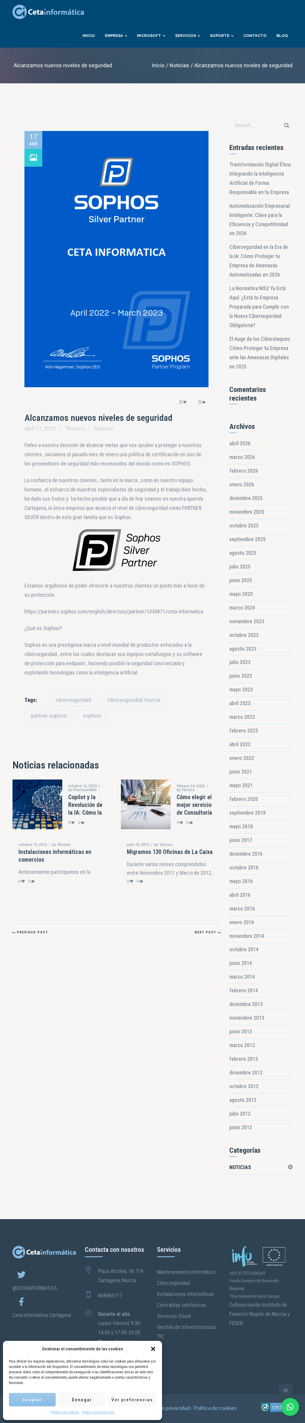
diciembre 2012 (246, 1072)
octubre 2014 (244, 949)
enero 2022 (241, 758)
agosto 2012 (242, 1100)
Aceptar (32, 1399)
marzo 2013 (242, 1045)
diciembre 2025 (246, 498)
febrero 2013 (243, 1059)
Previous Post (32, 932)
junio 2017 (240, 840)
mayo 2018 (241, 826)
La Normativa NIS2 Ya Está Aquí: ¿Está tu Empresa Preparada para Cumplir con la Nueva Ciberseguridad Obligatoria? (259, 306)
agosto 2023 (242, 649)
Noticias (179, 65)
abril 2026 (239, 443)
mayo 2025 (241, 594)
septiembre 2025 (247, 539)
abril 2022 (239, 744)
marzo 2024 (242, 607)
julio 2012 (239, 1113)
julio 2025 (239, 566)
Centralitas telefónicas (181, 1305)
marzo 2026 (242, 457)
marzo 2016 (242, 908)
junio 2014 (240, 963)
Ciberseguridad (173, 1283)
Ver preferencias (132, 1399)
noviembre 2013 (246, 1018)
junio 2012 (240, 1127)
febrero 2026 (243, 471)
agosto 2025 (242, 553)
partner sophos (49, 716)
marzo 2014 (242, 977)
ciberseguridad (73, 700)
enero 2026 (241, 484)
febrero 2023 (243, 730)
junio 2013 (240, 1031)
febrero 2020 (243, 799)
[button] (153, 1349)
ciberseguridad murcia (133, 700)
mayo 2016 (241, 881)
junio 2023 (240, 676)
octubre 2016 (244, 867)
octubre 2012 (244, 1086)
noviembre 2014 (246, 936)
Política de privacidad (98, 1412)
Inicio (158, 65)
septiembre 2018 (247, 813)
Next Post (205, 932)
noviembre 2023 (246, 621)
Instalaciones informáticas (185, 1294)
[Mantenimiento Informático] (276, 1409)
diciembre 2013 (246, 1004)
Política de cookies (65, 1412)
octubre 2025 (244, 525)
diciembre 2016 (246, 854)
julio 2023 (239, 662)
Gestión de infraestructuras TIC (187, 1331)
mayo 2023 (241, 689)
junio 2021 (240, 771)
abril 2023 (239, 703)
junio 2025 (240, 580)
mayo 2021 (241, 785)
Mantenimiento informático (186, 1272)
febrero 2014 (243, 990)
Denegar (82, 1399)
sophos (92, 716)
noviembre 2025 (246, 512)
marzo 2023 (242, 717)
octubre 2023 (244, 635)
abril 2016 (239, 895)
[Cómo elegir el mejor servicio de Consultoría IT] (139, 804)
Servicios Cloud (174, 1316)
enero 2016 (241, 922)
